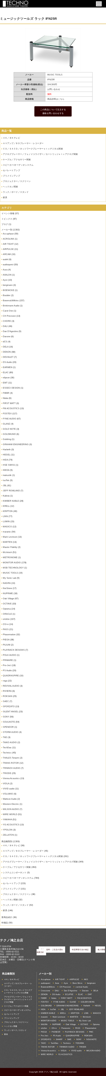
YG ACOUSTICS (11, 824)
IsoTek (6, 480)
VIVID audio (8, 788)
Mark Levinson (10, 537)
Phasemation (9, 634)
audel (5, 259)
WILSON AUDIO (11, 809)
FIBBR (6, 393)
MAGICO (7, 526)
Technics (7, 752)
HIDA (5, 460)
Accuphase (8, 233)
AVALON (7, 275)
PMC (91, 1032)
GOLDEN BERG (88, 1002)
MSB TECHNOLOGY (13, 567)
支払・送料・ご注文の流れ (52, 950)
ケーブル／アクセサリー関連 (17, 159)
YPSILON (7, 830)
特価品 (5, 922)
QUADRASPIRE (11, 675)
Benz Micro (77, 983)
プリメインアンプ (11, 176)
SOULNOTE (9, 722)
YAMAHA (7, 819)
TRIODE (7, 773)
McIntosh (7, 552)
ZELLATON (8, 835)
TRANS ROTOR (11, 763)
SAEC (6, 701)
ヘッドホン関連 (10, 186)
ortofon (6, 619)
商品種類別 (7, 841)
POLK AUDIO (9, 655)
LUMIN (6, 521)
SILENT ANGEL (10, 711)
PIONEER (56, 1032)
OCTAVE (7, 603)
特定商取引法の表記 (80, 950)
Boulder (6, 295)
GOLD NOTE (9, 429)
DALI (5, 326)
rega (5, 681)
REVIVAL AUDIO (11, 686)
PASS (6, 629)
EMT (5, 382)
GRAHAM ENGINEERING (16, 444)
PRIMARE (8, 660)
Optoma (7, 609)
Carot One (8, 311)
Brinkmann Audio (11, 305)
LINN (5, 516)
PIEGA (6, 639)
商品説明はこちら (55, 99)
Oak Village (8, 598)
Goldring (7, 439)
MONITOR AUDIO (12, 562)
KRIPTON (8, 511)
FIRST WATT (9, 403)
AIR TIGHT (8, 244)
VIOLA (6, 783)
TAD (5, 737)
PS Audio (7, 670)
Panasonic (66, 1028)
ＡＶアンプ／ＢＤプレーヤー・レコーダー (23, 143)
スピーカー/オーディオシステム (18, 165)
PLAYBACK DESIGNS (14, 650)
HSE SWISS (9, 465)
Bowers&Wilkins (11, 300)
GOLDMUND (9, 434)
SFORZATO (9, 706)
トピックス (7, 219)
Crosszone (45, 991)
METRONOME (10, 557)
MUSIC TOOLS (10, 573)
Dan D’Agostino (10, 331)
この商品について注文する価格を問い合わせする (53, 111)
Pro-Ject (7, 665)
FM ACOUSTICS (11, 408)
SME (69, 1039)
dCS (5, 341)
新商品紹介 (7, 917)
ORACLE (7, 614)
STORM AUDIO (10, 732)
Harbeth (7, 449)
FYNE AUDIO (9, 418)
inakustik (7, 475)
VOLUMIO (8, 794)
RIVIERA (7, 691)
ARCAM (7, 254)
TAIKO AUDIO (10, 742)
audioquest (8, 264)
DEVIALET (8, 357)
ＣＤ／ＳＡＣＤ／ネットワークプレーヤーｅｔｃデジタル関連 (33, 148)
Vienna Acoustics (11, 778)
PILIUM (6, 645)
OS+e (6, 624)
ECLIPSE (69, 994)
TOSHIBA (79, 1043)
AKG (86, 979)
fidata (5, 398)
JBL (5, 485)
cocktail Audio (82, 987)
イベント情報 (8, 213)
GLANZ (6, 424)
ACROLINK (8, 239)
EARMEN (7, 367)
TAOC (43, 1043)
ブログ (5, 224)
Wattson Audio (10, 799)
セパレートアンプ (11, 170)
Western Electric (11, 804)
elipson (6, 377)
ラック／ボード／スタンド (16, 192)
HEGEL (6, 454)
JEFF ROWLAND (11, 490)
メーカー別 (7, 229)
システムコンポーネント (14, 872)
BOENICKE (8, 290)
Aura (5, 269)
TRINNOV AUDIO (11, 768)
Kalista (6, 496)
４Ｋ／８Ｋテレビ (11, 138)
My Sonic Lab (9, 578)
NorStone (7, 588)
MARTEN (7, 542)
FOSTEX (7, 413)
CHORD (7, 321)
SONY (6, 716)
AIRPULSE (8, 249)
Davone (6, 336)
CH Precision (9, 316)
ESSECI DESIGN (11, 388)
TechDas (7, 747)
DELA (5, 347)
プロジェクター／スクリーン (17, 181)
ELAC (6, 372)
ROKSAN (7, 696)
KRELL (6, 506)
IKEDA (6, 470)
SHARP (59, 1039)
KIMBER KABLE (11, 501)
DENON (7, 352)
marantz (7, 532)
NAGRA (7, 583)
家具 (5, 197)
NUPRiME (8, 593)
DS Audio (7, 362)
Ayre (5, 280)
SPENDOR (8, 727)
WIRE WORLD (10, 814)
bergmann (8, 285)
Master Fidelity (10, 547)
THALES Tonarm (11, 758)
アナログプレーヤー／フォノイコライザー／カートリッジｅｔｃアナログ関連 (40, 154)
